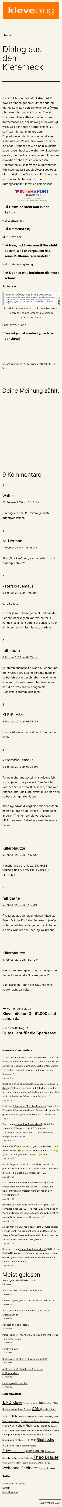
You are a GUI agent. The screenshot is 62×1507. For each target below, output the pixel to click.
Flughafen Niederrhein (38, 1416)
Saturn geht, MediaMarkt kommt (37, 1057)
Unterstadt (13, 1462)
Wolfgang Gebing (18, 1468)
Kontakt (6, 1488)
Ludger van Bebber (24, 1434)
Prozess (22, 1440)
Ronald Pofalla (29, 1445)
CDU (36, 1408)
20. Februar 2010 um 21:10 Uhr (20, 502)
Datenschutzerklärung (13, 1483)
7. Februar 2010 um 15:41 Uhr (19, 547)
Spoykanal (18, 1458)
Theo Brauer (46, 1457)
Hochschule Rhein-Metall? (28, 1124)
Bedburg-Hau (49, 1403)
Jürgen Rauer (14, 1430)
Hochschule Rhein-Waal (24, 1425)
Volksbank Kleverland (28, 1463)
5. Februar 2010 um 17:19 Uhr (19, 904)
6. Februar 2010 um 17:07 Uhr (19, 592)
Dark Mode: (47, 1502)
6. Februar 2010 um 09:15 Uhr (20, 657)
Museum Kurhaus (43, 1434)
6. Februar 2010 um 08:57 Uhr (20, 721)
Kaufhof (32, 1430)
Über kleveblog (10, 1492)
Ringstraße (15, 1445)
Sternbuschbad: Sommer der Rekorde (22, 1290)
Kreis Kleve (51, 1430)
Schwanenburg (14, 1451)
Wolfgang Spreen (44, 1468)
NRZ (17, 1440)
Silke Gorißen (35, 1451)
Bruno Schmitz (24, 1409)
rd (9, 368)
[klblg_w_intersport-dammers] (31, 195)
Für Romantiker (10, 1349)
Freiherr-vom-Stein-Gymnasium (35, 1421)
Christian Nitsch (48, 1409)
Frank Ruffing (14, 1421)
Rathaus (31, 1439)
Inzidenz (45, 1425)
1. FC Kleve (12, 1402)
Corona (10, 1415)
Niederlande (8, 1440)
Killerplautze (13, 953)
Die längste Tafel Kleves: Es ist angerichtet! (24, 1359)
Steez (5, 1084)
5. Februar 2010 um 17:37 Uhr (20, 854)
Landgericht (8, 1434)
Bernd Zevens (9, 1409)
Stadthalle (28, 1458)
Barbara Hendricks (30, 1403)
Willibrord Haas (44, 1463)
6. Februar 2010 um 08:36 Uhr (20, 766)
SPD (11, 1457)
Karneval (25, 1431)
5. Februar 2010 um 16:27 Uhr (20, 959)
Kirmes (40, 1430)
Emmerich (23, 1417)
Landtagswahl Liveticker (15, 1383)
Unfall (4, 1463)
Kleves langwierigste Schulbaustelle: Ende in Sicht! (28, 1300)
